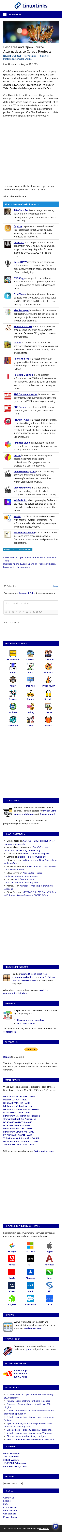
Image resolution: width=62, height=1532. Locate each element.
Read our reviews (32, 1328)
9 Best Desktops (11, 1453)
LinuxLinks (44, 1528)
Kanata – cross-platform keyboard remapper (28, 1401)
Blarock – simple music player (35, 853)
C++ (14, 980)
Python (51, 977)
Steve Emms (30, 56)
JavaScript (26, 980)
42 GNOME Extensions (14, 1463)
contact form (9, 1031)
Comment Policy (27, 593)
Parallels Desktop (23, 374)
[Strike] (16, 612)
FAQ (5, 1504)
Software (19, 59)
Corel (7, 549)
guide (28, 1349)
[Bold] (6, 612)
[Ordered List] (20, 612)
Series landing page (44, 1151)
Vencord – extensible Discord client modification (31, 1439)
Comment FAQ (10, 1507)
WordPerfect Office (24, 532)
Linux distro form (26, 1023)
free (15, 549)
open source (25, 549)
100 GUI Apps (21, 1370)
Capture (18, 226)
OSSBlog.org (9, 1513)
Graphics (44, 56)
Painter (17, 342)
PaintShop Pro (21, 358)
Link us (7, 1500)
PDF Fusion (20, 407)
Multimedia (8, 59)
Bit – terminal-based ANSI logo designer (26, 1436)
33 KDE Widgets (11, 1460)
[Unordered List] (23, 612)
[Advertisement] (31, 151)
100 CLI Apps (20, 1376)
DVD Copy (19, 278)
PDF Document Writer (25, 394)
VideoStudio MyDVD (25, 471)
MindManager (21, 310)
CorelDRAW (20, 262)
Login (55, 586)
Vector (17, 455)
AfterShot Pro (21, 210)
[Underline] (13, 612)
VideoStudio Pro (22, 487)
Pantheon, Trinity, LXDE (15, 1466)
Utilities (28, 59)
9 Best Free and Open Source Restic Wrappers (29, 1433)
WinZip (17, 516)
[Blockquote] (27, 612)
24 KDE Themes (11, 1456)
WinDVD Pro (20, 500)
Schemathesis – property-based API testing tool (30, 1429)
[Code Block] (30, 612)
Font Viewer (20, 294)
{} (37, 612)
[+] (40, 612)
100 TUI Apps (20, 1373)
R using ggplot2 (48, 814)
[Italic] (9, 612)
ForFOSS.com (10, 1510)
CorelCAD (19, 242)
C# (18, 980)
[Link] (33, 612)
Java (42, 977)
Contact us (8, 1497)
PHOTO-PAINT (21, 419)
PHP (34, 980)
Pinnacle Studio (22, 442)
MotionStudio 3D (23, 326)
